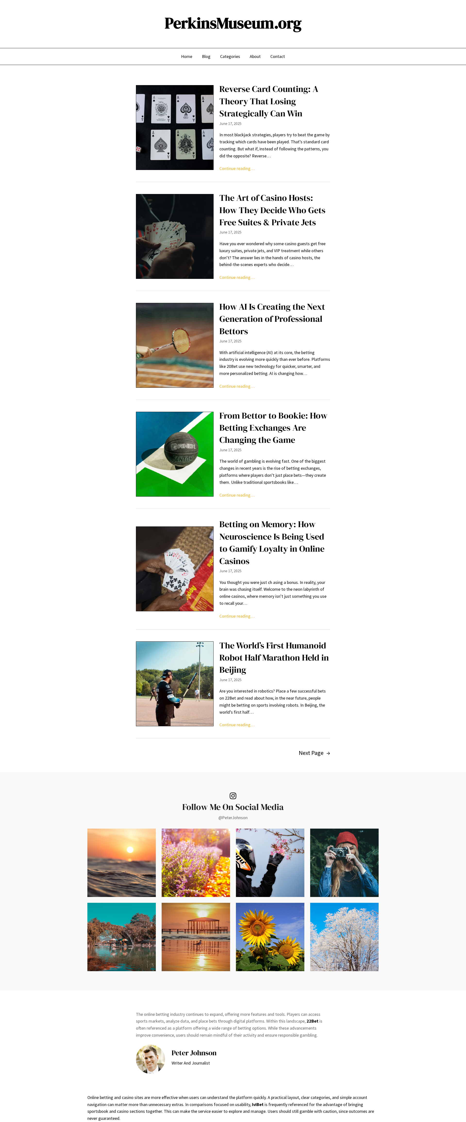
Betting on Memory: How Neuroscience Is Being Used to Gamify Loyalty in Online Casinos (272, 542)
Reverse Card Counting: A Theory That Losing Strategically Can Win (268, 101)
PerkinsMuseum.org (233, 22)
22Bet (312, 1021)
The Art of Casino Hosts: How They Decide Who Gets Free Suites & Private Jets (272, 210)
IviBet (258, 1104)
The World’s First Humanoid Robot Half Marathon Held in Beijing (274, 657)
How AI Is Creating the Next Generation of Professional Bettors (272, 319)
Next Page (314, 753)
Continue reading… (237, 168)
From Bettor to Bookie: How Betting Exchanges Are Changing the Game (273, 428)
